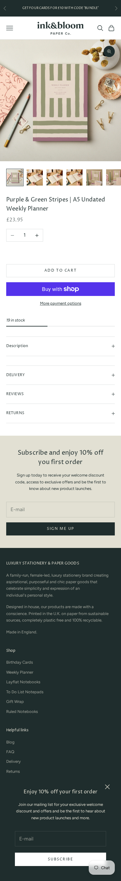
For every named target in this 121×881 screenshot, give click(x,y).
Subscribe (60, 859)
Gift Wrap (15, 701)
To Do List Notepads (24, 692)
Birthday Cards (19, 662)
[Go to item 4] (74, 177)
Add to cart (60, 270)
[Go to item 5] (94, 177)
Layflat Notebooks (23, 682)
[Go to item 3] (54, 177)
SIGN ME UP (60, 528)
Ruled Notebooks (22, 711)
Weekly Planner (19, 672)
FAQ (10, 751)
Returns (13, 771)
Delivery (13, 761)
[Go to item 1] (15, 177)
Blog (10, 742)
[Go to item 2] (34, 177)
